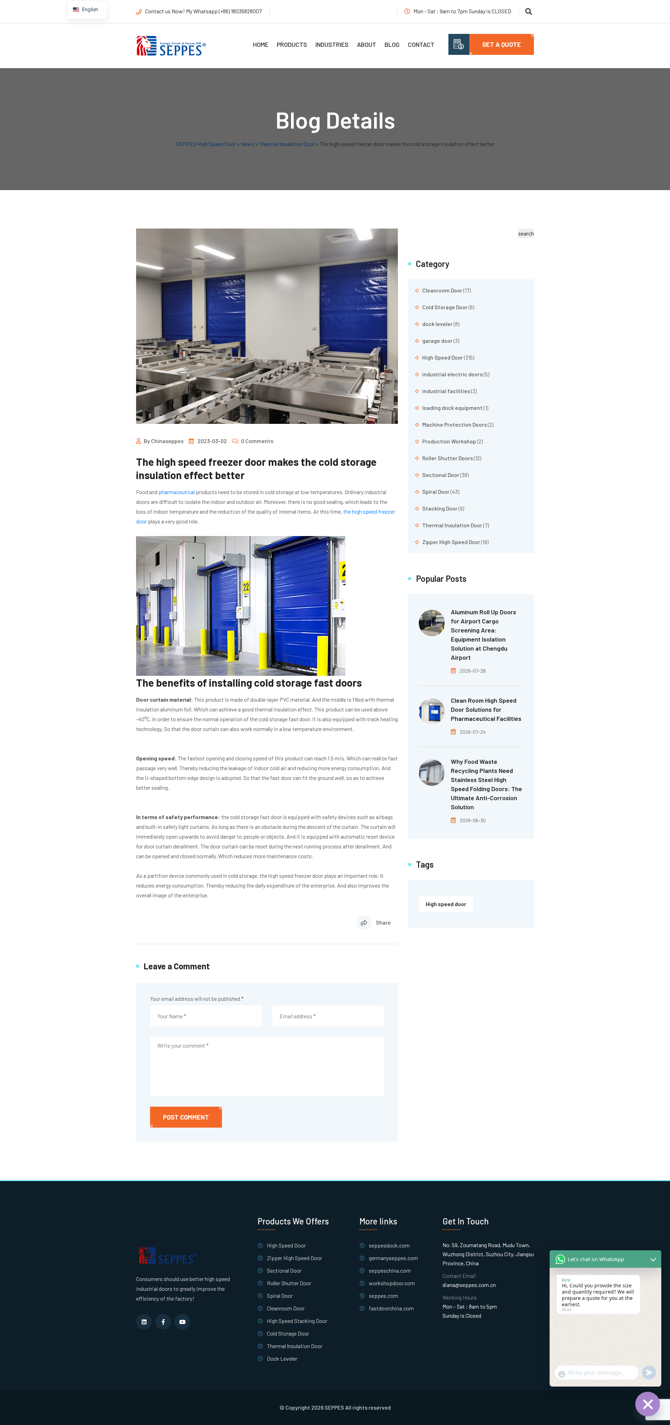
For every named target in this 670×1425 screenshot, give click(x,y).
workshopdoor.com (392, 1283)
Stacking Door (439, 508)
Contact (421, 44)
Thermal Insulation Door (452, 525)
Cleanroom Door (442, 290)
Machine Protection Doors (454, 424)
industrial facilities (446, 391)
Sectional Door (440, 474)
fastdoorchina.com (391, 1308)
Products (292, 44)
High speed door (446, 903)
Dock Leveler (282, 1358)
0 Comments (257, 440)
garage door (437, 340)
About (366, 44)
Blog (392, 44)
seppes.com (383, 1295)
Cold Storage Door (445, 307)
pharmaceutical (176, 492)
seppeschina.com (390, 1270)
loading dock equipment (452, 407)
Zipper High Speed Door (451, 541)
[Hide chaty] (647, 1404)
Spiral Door (435, 491)
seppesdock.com (389, 1245)
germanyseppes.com (393, 1257)
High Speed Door (442, 357)
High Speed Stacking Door (297, 1320)
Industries (332, 44)
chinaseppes (167, 440)
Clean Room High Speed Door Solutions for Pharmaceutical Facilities (486, 709)
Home (260, 44)
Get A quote (501, 44)
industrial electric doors (452, 374)
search (526, 233)
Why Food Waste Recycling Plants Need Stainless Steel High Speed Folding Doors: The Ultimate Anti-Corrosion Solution (486, 784)
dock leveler (437, 323)
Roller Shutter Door (289, 1283)
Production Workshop (449, 441)
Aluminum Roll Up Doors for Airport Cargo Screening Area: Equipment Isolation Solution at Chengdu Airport (483, 634)
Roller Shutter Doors (447, 458)
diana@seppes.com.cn (469, 1284)
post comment (186, 1117)
